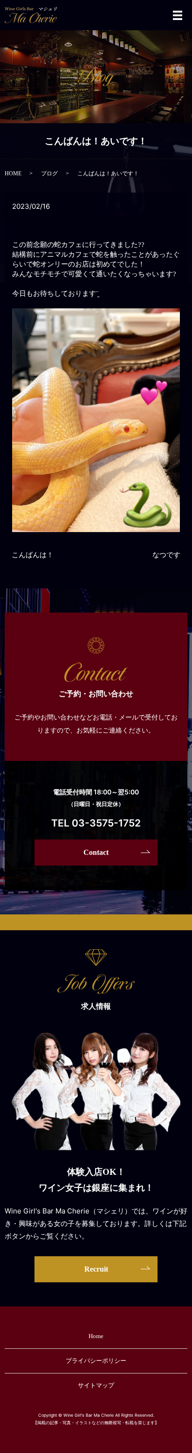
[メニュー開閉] (177, 15)
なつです (166, 555)
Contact (96, 852)
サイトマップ (96, 1385)
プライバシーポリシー (96, 1360)
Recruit (96, 1269)
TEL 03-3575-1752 (96, 823)
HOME (13, 173)
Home (96, 1336)
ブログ (49, 173)
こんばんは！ (33, 555)
